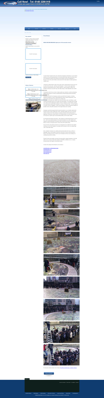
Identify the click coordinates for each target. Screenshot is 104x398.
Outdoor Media (68, 393)
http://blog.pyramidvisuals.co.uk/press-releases (68, 367)
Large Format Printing (60, 393)
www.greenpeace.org (47, 152)
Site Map (77, 382)
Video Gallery (28, 77)
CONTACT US (67, 28)
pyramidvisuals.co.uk (47, 149)
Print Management (75, 393)
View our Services (48, 373)
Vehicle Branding (42, 393)
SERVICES (36, 28)
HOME (29, 28)
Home (25, 32)
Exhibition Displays (28, 393)
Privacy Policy (68, 382)
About (28, 32)
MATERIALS (44, 28)
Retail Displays (36, 393)
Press (30, 32)
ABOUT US (59, 28)
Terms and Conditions (62, 382)
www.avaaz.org (46, 153)
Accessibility (73, 382)
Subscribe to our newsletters (31, 43)
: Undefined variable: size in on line (33, 100)
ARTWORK (51, 28)
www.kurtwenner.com (47, 150)
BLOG (75, 28)
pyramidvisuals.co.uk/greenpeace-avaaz (50, 148)
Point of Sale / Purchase (51, 393)
